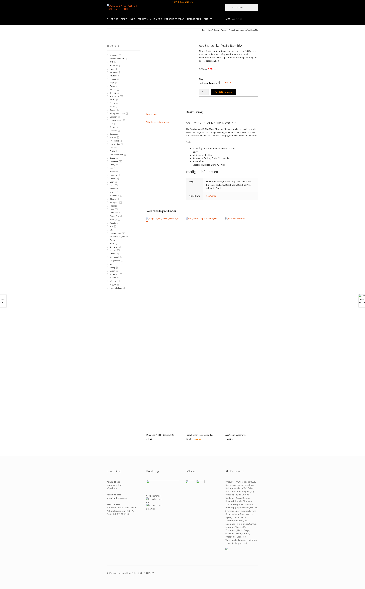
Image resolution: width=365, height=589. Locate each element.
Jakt (132, 19)
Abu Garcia (211, 195)
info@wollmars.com (117, 497)
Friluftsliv (144, 19)
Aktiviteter (194, 19)
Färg (201, 79)
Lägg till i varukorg (223, 92)
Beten (216, 30)
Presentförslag (174, 19)
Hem (203, 30)
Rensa (228, 82)
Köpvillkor (112, 488)
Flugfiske (112, 19)
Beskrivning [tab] (152, 114)
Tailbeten (225, 30)
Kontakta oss (113, 481)
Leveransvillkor (114, 484)
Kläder (157, 19)
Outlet (207, 19)
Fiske (124, 19)
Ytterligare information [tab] (158, 122)
